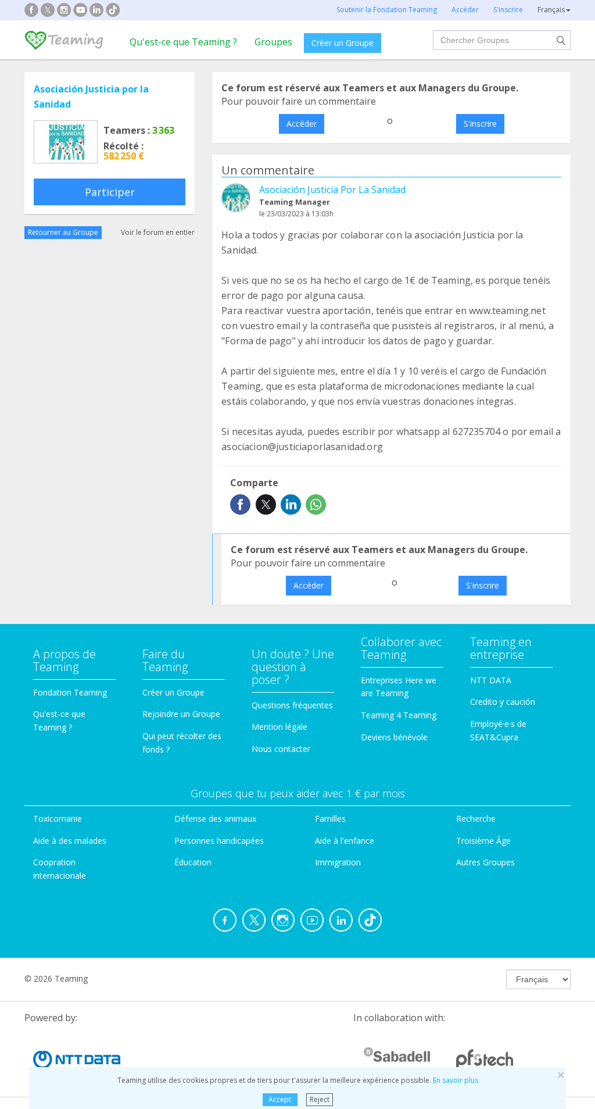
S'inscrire (480, 123)
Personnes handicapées (219, 840)
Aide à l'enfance (344, 840)
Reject (319, 1099)
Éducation (193, 862)
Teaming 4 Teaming (398, 715)
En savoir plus (455, 1080)
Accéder (301, 123)
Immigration (338, 862)
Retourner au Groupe (63, 232)
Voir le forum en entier (158, 232)
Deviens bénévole (394, 737)
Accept (279, 1099)
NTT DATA (490, 680)
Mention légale (279, 726)
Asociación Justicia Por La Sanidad (332, 189)
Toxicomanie (57, 818)
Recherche (476, 818)
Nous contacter (281, 748)
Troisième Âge (483, 840)
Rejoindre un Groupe (181, 713)
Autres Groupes (485, 862)
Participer (110, 192)
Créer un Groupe (342, 42)
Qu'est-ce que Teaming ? (183, 41)
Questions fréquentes (292, 705)
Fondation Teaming (70, 692)
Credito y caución (502, 701)
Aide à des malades (69, 840)
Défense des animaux (215, 818)
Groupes (273, 41)
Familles (330, 818)
